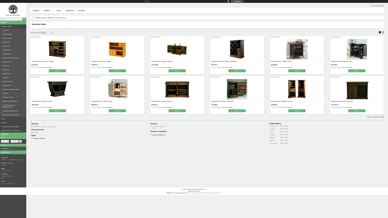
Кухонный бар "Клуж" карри (100, 61)
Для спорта (6, 70)
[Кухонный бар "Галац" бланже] (117, 89)
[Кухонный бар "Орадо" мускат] (177, 89)
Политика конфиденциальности (212, 193)
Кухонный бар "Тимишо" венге (281, 61)
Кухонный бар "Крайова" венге (341, 61)
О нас (3, 119)
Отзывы (3, 123)
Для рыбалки (7, 73)
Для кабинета (7, 50)
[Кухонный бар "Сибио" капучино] (237, 89)
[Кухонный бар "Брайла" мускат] (297, 89)
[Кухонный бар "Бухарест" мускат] (57, 49)
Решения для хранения (10, 111)
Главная (35, 10)
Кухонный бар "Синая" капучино (342, 101)
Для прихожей (7, 34)
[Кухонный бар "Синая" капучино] (357, 89)
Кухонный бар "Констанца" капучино (224, 61)
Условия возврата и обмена (10, 130)
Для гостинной (7, 38)
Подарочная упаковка (10, 101)
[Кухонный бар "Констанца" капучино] (237, 49)
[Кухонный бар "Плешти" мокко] (57, 89)
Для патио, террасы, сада (11, 89)
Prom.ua (203, 189)
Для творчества (8, 97)
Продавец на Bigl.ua (194, 191)
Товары (46, 10)
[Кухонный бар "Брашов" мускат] (177, 49)
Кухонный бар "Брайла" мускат (281, 101)
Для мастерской (8, 81)
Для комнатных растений (11, 58)
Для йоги (5, 77)
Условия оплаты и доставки (10, 126)
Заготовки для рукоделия (11, 115)
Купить (57, 71)
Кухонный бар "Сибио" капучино (222, 101)
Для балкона (7, 54)
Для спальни (7, 46)
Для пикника (7, 85)
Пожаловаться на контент (194, 193)
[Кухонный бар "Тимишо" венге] (297, 49)
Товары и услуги (6, 26)
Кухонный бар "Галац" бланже (101, 101)
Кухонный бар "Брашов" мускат (162, 61)
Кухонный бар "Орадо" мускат (161, 101)
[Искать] (24, 19)
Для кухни (6, 30)
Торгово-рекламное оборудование (9, 106)
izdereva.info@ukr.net (8, 183)
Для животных (7, 62)
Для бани (5, 93)
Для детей (6, 66)
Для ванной (6, 42)
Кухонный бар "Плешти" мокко (42, 101)
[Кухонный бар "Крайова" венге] (357, 49)
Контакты (70, 10)
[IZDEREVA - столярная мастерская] (13, 9)
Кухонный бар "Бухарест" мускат (42, 61)
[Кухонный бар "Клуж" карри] (117, 49)
